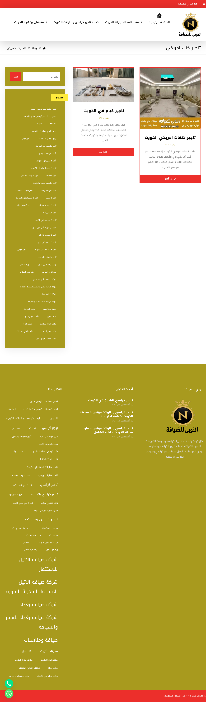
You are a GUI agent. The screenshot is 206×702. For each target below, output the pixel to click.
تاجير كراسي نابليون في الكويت (110, 400)
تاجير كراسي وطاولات (47, 235)
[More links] (5, 18)
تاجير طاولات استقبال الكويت (44, 183)
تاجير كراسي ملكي (48, 212)
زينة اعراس (24, 264)
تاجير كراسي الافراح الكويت (27, 198)
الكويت (39, 124)
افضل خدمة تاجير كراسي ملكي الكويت (40, 116)
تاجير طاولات (51, 175)
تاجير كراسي (51, 198)
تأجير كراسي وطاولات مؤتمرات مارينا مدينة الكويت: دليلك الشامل (107, 430)
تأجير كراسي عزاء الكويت (46, 161)
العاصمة (53, 124)
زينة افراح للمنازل (27, 272)
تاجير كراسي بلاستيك (47, 205)
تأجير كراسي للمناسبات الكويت (43, 168)
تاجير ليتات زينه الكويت (47, 257)
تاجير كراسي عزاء (24, 205)
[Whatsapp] (9, 693)
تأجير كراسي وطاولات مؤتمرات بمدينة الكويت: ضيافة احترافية (106, 414)
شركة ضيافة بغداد (48, 294)
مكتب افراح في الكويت (23, 331)
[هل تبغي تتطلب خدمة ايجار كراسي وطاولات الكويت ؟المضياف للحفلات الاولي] (191, 24)
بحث (15, 77)
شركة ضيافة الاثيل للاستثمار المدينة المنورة (38, 287)
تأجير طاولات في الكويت (46, 146)
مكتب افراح (27, 324)
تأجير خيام (26, 138)
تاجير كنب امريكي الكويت (46, 242)
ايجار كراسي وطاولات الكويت (44, 131)
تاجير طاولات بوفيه (48, 190)
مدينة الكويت (29, 309)
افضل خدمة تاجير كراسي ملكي (43, 109)
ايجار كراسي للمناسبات (47, 138)
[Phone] (9, 683)
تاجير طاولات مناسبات (24, 190)
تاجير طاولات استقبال (29, 175)
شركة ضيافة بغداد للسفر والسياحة (42, 301)
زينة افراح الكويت (49, 272)
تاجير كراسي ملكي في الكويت (43, 227)
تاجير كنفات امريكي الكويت (45, 250)
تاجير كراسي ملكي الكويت (45, 220)
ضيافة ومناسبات (49, 309)
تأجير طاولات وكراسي (47, 153)
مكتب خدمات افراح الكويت (45, 338)
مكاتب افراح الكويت (31, 316)
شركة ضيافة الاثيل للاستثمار (44, 279)
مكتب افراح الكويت (48, 331)
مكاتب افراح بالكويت (48, 324)
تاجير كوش (21, 250)
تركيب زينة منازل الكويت (46, 264)
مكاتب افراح (51, 316)
